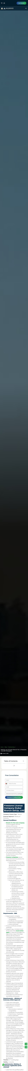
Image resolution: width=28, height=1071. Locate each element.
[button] (23, 761)
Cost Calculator (21, 3)
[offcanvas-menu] (26, 8)
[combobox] (6, 783)
